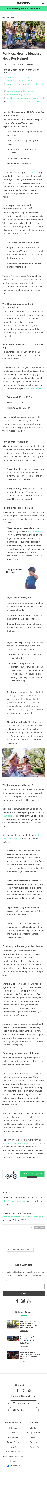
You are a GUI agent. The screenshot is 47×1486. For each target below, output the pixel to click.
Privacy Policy (13, 1442)
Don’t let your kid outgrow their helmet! (25, 98)
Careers (13, 1461)
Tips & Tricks (39, 1227)
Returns (34, 1437)
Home (4, 15)
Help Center (34, 1428)
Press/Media (13, 1437)
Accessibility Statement (13, 1456)
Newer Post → (26, 1249)
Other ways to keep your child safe (23, 101)
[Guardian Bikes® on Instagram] (23, 1301)
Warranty (34, 1442)
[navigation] (5, 3)
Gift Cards (13, 1428)
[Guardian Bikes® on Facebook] (17, 1301)
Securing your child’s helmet (20, 91)
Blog (13, 1433)
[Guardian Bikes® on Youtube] (29, 1301)
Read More (24, 1331)
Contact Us (34, 1447)
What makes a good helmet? (20, 94)
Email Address (8, 1281)
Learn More (34, 8)
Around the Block (15, 15)
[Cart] (43, 2)
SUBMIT (24, 1293)
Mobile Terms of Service (13, 1451)
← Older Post (13, 1249)
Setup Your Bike (34, 1433)
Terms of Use (13, 1447)
